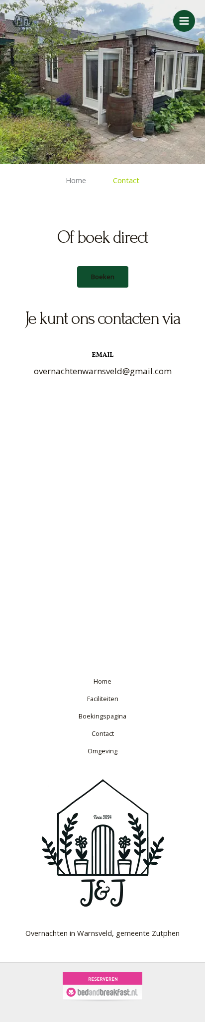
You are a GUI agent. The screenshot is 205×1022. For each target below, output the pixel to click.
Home (76, 180)
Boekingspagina (102, 716)
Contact (103, 733)
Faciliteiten (102, 698)
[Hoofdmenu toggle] (184, 21)
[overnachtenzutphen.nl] (22, 21)
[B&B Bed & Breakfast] (102, 986)
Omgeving (102, 750)
